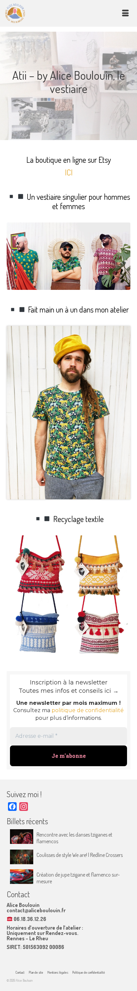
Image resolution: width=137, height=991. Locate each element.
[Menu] (125, 13)
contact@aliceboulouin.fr (36, 910)
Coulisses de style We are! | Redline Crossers (80, 855)
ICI (68, 172)
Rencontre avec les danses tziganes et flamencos (74, 838)
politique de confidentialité (88, 710)
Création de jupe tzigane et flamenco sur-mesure (78, 878)
